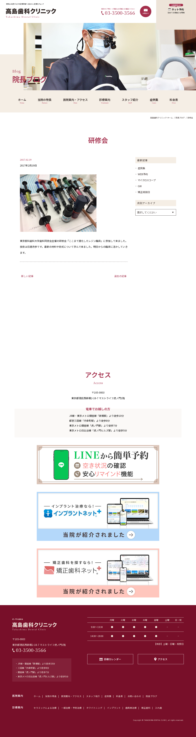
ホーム (37, 696)
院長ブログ (153, 696)
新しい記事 (27, 276)
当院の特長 (51, 696)
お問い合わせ (134, 696)
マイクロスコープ (147, 180)
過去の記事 (120, 276)
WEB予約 (143, 174)
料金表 (119, 696)
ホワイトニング (94, 707)
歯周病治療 (131, 707)
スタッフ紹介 (93, 696)
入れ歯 (158, 707)
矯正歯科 (146, 707)
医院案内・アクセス (71, 696)
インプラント (114, 707)
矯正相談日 (144, 192)
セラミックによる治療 (45, 707)
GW (140, 186)
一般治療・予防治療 (71, 707)
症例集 (141, 168)
